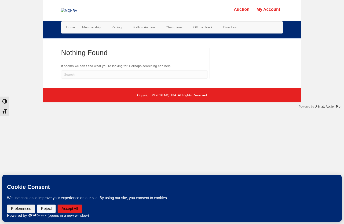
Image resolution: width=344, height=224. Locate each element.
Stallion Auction (143, 27)
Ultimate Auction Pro (327, 106)
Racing (116, 27)
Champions (174, 27)
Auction (241, 9)
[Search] (279, 27)
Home (70, 27)
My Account (268, 9)
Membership (91, 27)
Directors (230, 27)
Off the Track (202, 27)
